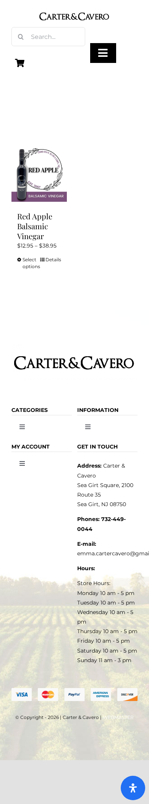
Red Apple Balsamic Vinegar (34, 226)
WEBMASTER (118, 717)
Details (53, 259)
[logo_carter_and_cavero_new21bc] (75, 8)
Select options (31, 263)
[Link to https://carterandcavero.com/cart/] (19, 63)
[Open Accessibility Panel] (133, 788)
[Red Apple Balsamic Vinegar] (39, 174)
